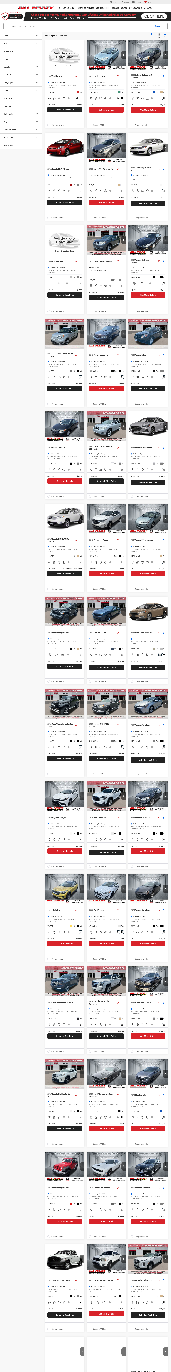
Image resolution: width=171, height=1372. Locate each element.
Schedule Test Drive (65, 109)
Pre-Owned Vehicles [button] (85, 8)
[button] (123, 55)
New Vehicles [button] (68, 8)
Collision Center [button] (119, 8)
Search (157, 26)
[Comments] (76, 98)
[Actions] (80, 76)
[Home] (60, 8)
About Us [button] (148, 8)
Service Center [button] (102, 8)
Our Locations (135, 8)
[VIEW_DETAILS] (64, 55)
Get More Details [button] (106, 109)
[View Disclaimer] (69, 98)
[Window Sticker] (80, 98)
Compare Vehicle (57, 125)
